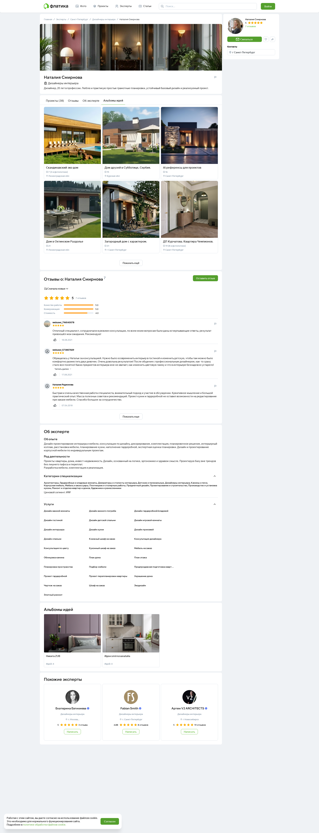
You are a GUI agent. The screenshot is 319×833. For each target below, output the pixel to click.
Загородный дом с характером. (126, 241)
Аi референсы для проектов (182, 167)
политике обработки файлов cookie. (44, 824)
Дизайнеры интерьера (103, 19)
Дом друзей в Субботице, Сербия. (128, 167)
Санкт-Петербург (79, 19)
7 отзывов (250, 26)
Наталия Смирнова (129, 19)
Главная (48, 19)
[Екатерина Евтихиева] (72, 712)
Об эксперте (91, 100)
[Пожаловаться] (215, 77)
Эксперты (61, 19)
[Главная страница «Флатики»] (56, 6)
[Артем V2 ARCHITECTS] (189, 712)
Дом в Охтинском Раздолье (64, 241)
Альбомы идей (113, 100)
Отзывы (73, 100)
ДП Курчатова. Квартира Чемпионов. (188, 241)
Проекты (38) (55, 100)
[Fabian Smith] (131, 712)
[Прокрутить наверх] (313, 827)
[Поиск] (162, 6)
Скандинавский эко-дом (62, 167)
